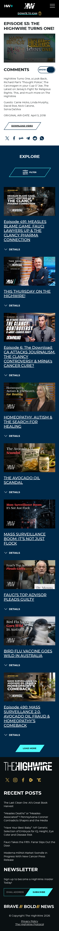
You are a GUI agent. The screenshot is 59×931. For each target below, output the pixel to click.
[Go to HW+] (8, 6)
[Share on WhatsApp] (41, 138)
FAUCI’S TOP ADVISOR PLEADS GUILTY (25, 597)
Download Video (22, 126)
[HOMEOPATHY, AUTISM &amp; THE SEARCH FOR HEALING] (29, 397)
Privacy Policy (29, 921)
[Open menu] (52, 6)
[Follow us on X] (7, 780)
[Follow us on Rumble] (31, 780)
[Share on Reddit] (34, 138)
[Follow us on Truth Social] (38, 780)
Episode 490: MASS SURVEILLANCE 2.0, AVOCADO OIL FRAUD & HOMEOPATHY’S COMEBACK (27, 716)
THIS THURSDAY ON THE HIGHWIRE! (27, 294)
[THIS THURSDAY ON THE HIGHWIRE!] (29, 271)
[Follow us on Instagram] (15, 780)
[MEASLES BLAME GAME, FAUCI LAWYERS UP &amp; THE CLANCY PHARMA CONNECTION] (29, 201)
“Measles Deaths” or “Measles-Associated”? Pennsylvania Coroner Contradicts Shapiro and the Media (26, 817)
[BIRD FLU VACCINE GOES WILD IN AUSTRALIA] (29, 630)
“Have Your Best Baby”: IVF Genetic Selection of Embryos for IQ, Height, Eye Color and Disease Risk (29, 831)
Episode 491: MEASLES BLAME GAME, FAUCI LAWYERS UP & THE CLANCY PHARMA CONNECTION (25, 231)
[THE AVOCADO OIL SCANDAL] (29, 457)
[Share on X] (7, 138)
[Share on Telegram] (28, 138)
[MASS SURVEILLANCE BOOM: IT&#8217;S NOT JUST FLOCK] (29, 514)
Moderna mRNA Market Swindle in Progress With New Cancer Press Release (25, 856)
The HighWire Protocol (29, 924)
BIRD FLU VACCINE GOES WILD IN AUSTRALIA (28, 653)
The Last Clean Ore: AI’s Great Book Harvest (26, 804)
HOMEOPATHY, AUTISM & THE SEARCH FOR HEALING (28, 422)
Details (14, 249)
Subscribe (39, 892)
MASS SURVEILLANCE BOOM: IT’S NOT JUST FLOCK (25, 539)
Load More (29, 748)
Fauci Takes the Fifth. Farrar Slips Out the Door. (29, 844)
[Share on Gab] (21, 138)
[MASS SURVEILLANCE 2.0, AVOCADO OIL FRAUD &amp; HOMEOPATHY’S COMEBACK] (29, 687)
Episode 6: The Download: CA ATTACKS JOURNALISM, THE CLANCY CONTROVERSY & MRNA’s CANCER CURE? (29, 357)
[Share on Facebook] (14, 138)
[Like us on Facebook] (23, 780)
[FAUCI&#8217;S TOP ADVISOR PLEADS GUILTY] (29, 574)
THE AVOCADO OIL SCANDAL (22, 480)
